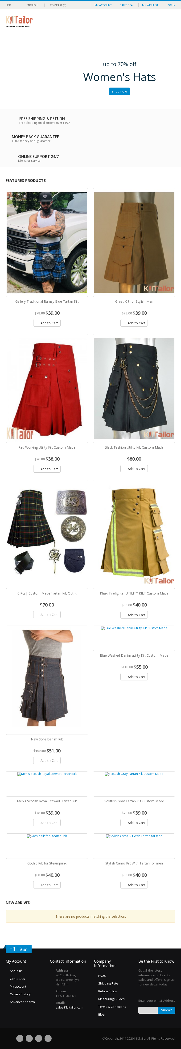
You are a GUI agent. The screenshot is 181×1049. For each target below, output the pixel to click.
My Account (103, 5)
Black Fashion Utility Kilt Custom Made (134, 447)
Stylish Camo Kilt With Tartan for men (134, 863)
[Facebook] (19, 1038)
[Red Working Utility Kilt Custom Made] (47, 388)
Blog (101, 1014)
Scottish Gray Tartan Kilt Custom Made (134, 801)
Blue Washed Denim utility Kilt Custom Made (134, 655)
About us (16, 971)
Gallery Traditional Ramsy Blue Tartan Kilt (47, 301)
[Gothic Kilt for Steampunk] (47, 846)
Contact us (17, 979)
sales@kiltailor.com (69, 1007)
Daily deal (127, 5)
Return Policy (107, 991)
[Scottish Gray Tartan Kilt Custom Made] (134, 784)
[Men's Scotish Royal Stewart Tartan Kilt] (47, 784)
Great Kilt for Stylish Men (134, 301)
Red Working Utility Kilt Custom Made (46, 447)
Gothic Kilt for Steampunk (46, 863)
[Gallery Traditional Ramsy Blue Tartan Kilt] (47, 242)
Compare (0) (58, 5)
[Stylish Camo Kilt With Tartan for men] (134, 846)
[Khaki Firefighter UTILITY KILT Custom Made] (134, 534)
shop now (119, 91)
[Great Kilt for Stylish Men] (134, 242)
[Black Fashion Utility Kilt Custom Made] (134, 388)
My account (18, 986)
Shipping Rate (108, 983)
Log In (170, 5)
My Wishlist (150, 5)
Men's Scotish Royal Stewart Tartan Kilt (47, 801)
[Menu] (154, 22)
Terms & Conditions (112, 1007)
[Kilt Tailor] (19, 19)
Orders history (20, 994)
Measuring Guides (111, 999)
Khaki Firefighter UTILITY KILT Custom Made (134, 593)
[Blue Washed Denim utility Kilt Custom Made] (134, 638)
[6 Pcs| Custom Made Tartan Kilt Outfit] (47, 534)
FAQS (102, 975)
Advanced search (22, 1002)
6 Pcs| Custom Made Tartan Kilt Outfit (47, 593)
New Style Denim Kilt (47, 739)
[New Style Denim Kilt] (47, 680)
